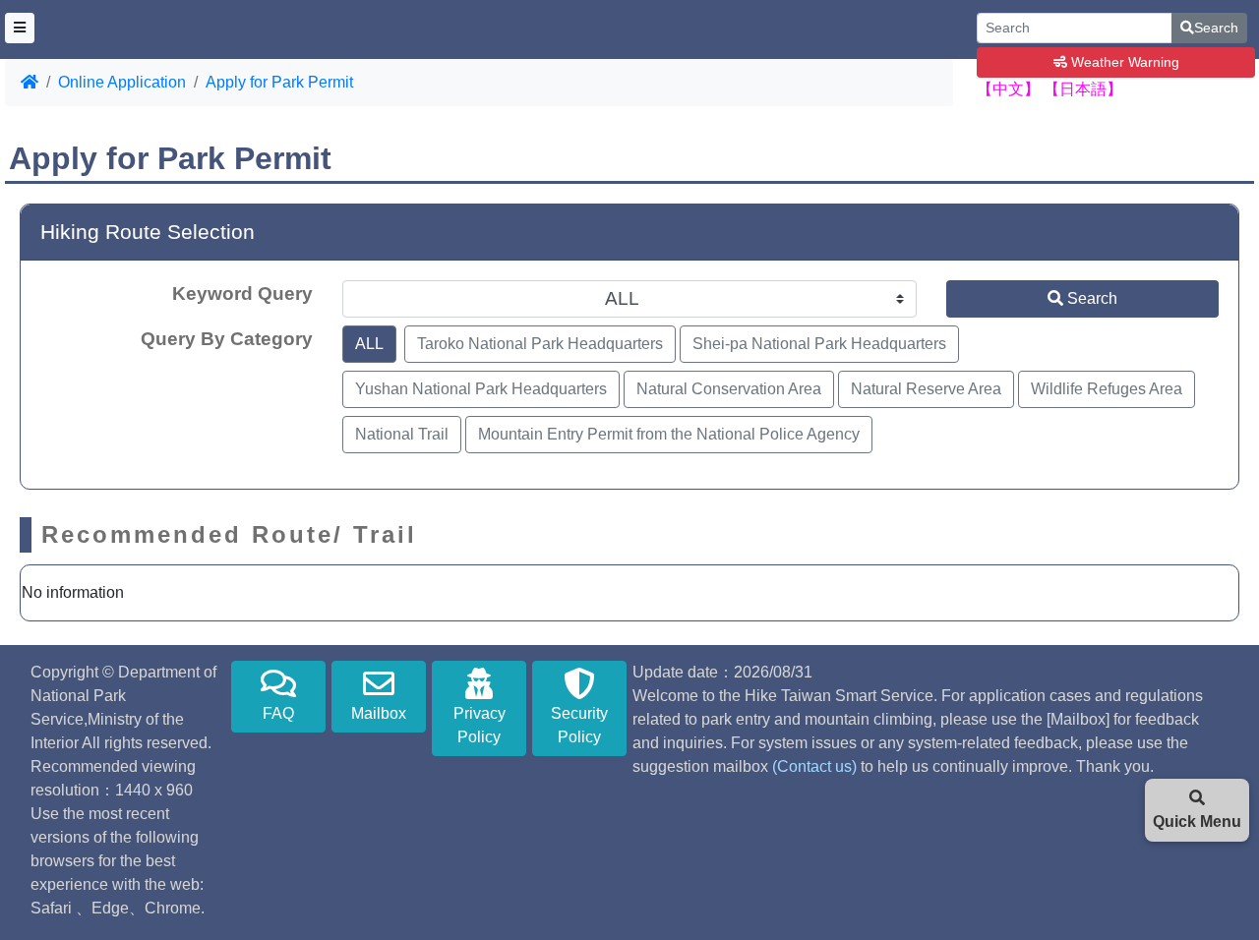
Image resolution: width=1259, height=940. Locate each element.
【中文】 (1008, 89)
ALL (369, 343)
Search (1216, 27)
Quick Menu (1197, 821)
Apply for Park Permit (279, 82)
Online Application (122, 82)
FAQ (278, 713)
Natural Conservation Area (728, 389)
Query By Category (227, 338)
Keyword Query (242, 293)
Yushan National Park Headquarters (481, 389)
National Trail (402, 434)
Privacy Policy (479, 725)
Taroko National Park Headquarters (540, 343)
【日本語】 (1083, 89)
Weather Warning (1123, 62)
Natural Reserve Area (926, 389)
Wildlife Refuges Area (1106, 389)
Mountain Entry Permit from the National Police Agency (669, 434)
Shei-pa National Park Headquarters (819, 343)
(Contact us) (814, 766)
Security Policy (579, 725)
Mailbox (378, 713)
